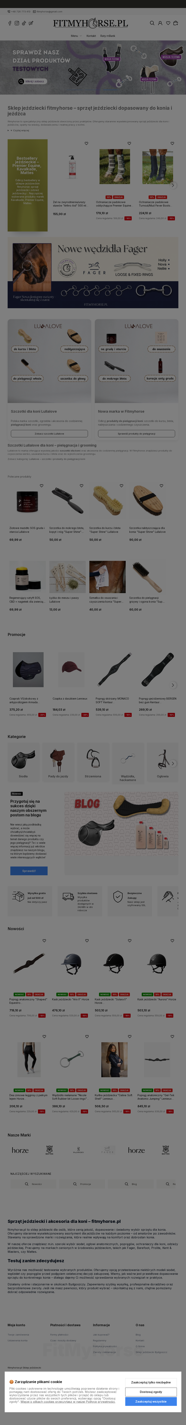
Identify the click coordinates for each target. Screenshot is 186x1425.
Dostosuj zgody (151, 1392)
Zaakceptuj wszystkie (151, 1401)
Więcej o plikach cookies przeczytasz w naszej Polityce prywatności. (68, 1401)
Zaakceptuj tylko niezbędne (151, 1382)
